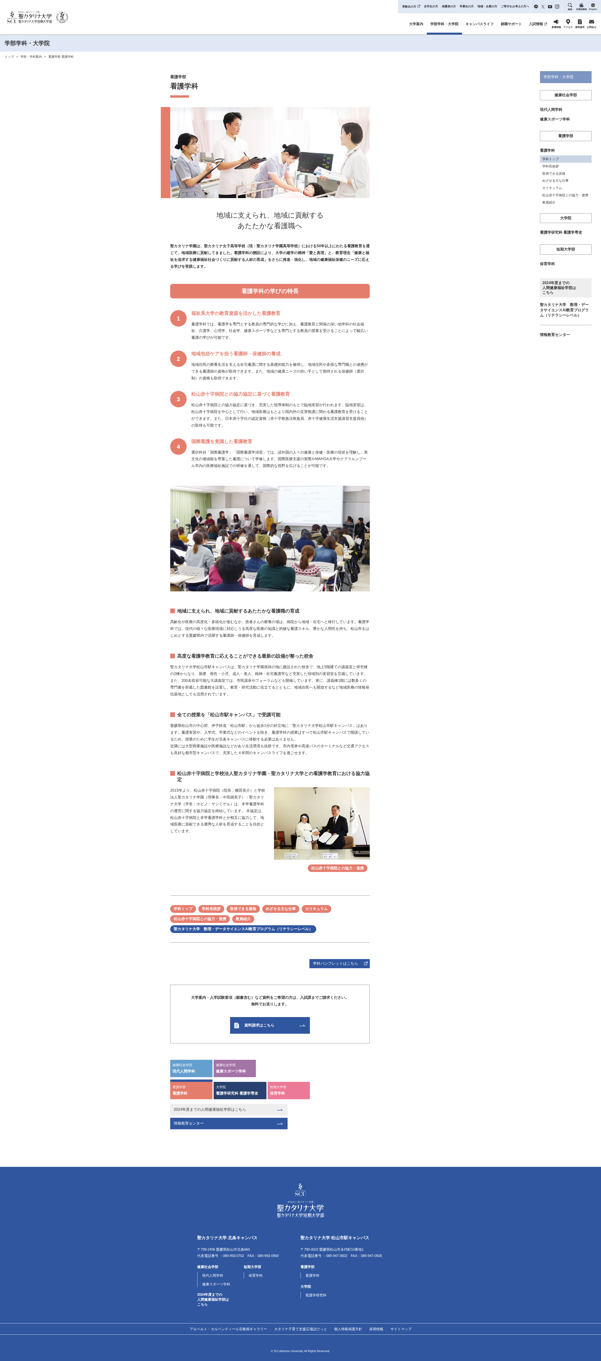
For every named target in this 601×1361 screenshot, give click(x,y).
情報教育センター (189, 1123)
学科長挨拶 (211, 909)
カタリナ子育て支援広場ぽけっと (300, 1329)
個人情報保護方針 (348, 1329)
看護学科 (180, 1090)
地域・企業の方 (487, 6)
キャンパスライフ (480, 24)
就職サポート (511, 24)
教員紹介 (243, 919)
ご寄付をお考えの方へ (515, 6)
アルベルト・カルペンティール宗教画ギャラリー (228, 1329)
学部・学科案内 (31, 56)
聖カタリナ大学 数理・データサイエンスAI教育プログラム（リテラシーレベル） (243, 929)
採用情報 (376, 1329)
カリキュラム (316, 909)
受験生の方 (409, 6)
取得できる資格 (243, 909)
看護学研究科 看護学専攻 (237, 1090)
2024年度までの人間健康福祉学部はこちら (210, 1109)
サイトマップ (401, 1329)
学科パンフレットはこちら (335, 963)
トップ (9, 56)
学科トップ (183, 909)
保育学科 (278, 1090)
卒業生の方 (467, 6)
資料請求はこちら (259, 1025)
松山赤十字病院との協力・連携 (337, 868)
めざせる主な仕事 (281, 909)
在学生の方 (431, 6)
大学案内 (416, 24)
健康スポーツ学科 (231, 1068)
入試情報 (536, 24)
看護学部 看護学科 (61, 56)
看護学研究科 (316, 1295)
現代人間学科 (184, 1068)
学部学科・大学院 (444, 24)
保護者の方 (449, 6)
